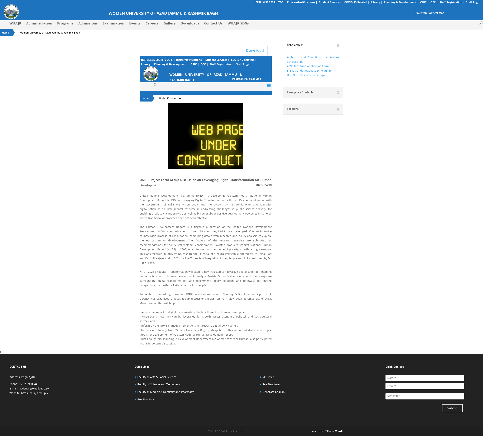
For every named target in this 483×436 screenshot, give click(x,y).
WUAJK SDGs (238, 23)
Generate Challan (274, 392)
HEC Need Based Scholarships (306, 75)
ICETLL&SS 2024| (266, 2)
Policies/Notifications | (302, 2)
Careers (151, 23)
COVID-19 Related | (356, 2)
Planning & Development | (401, 2)
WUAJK (15, 23)
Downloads (190, 23)
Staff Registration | (452, 2)
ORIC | (424, 2)
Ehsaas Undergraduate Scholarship (309, 70)
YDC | (282, 2)
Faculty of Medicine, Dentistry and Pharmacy (165, 392)
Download (255, 50)
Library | (376, 2)
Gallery (169, 23)
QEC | (434, 2)
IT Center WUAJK (334, 431)
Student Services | (331, 2)
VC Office (268, 377)
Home (5, 32)
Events (135, 23)
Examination (113, 23)
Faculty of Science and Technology (159, 384)
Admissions (88, 23)
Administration (39, 23)
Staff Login (473, 2)
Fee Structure (145, 399)
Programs (65, 23)
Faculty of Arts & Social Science (156, 377)
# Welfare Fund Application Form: (308, 66)
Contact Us (213, 23)
